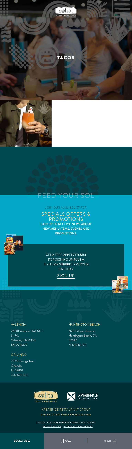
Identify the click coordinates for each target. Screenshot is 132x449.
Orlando (19, 354)
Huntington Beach (84, 324)
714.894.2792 (77, 345)
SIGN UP (66, 276)
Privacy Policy (52, 426)
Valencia (18, 324)
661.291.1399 (19, 345)
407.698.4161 (20, 375)
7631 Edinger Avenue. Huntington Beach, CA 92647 (83, 335)
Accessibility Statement (78, 426)
